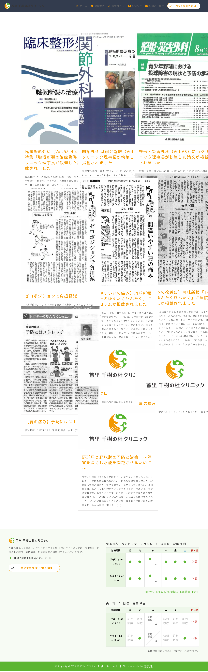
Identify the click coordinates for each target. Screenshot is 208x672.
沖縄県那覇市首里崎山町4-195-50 (33, 558)
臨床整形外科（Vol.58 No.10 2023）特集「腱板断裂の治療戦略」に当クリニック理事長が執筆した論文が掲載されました (61, 160)
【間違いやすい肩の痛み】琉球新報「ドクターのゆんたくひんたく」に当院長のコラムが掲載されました (117, 298)
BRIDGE (148, 666)
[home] (29, 539)
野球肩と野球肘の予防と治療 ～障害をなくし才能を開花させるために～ (117, 462)
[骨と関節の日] (118, 363)
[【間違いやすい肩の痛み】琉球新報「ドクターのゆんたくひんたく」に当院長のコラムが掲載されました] (118, 232)
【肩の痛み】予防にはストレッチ (57, 421)
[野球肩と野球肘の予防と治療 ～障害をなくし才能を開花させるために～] (118, 427)
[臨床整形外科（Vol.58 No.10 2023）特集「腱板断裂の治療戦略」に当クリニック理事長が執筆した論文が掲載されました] (61, 88)
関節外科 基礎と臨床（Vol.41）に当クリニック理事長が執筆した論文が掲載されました (117, 157)
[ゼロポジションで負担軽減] (61, 239)
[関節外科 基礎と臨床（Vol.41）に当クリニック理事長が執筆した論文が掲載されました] (118, 88)
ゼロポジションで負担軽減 (51, 296)
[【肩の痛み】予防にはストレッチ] (61, 360)
